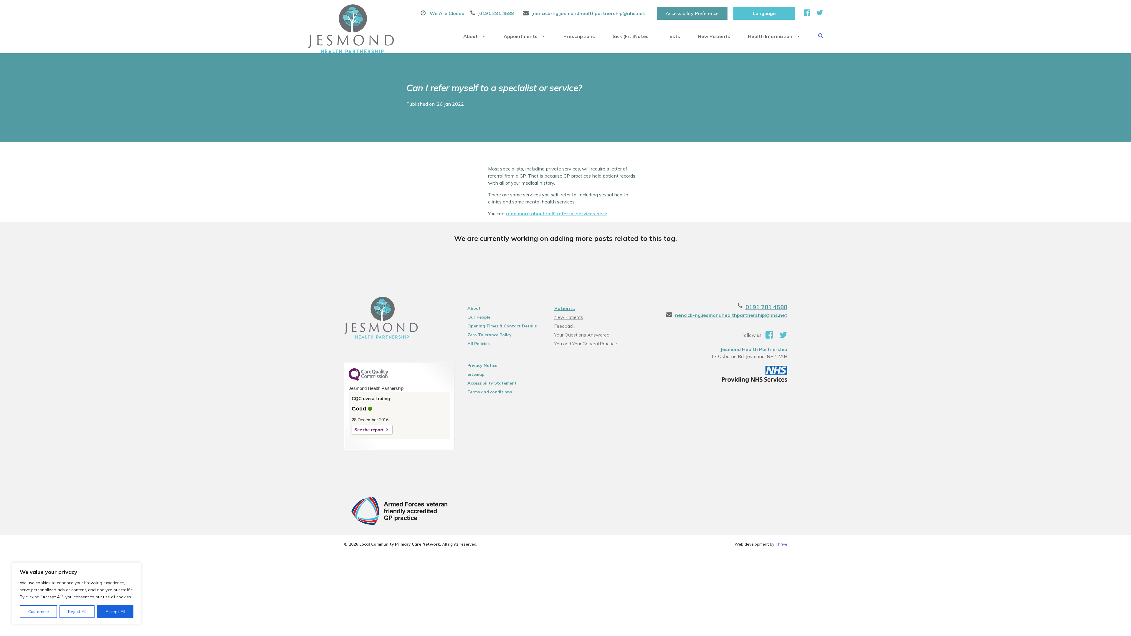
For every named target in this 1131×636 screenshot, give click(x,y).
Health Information (770, 36)
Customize (38, 611)
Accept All (115, 611)
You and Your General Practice (585, 344)
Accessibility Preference (692, 13)
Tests (673, 36)
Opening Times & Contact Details (502, 326)
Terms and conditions (489, 392)
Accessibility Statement (492, 383)
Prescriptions (579, 36)
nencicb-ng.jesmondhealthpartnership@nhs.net (731, 315)
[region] (76, 593)
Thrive (781, 543)
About (470, 36)
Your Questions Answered (581, 335)
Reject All (77, 611)
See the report (368, 429)
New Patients (714, 36)
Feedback (564, 326)
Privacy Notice (482, 365)
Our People (478, 317)
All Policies (478, 343)
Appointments (521, 36)
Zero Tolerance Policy (489, 334)
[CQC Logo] (368, 379)
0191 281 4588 (766, 307)
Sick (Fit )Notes (631, 36)
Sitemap (476, 374)
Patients (564, 308)
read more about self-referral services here (556, 213)
